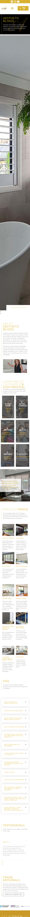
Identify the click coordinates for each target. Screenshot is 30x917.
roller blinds (8, 538)
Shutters (6, 566)
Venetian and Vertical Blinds (8, 628)
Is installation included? (13, 710)
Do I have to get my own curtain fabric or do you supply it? (13, 736)
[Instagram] (15, 1)
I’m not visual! (9, 772)
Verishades (7, 598)
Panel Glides (21, 598)
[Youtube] (18, 1)
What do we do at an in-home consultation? (13, 718)
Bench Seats (7, 658)
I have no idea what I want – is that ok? (14, 754)
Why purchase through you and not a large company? (13, 788)
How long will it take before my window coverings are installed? (13, 809)
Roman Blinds (21, 566)
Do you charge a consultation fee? (11, 702)
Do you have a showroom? (14, 780)
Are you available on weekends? (12, 745)
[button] (12, 8)
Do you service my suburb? (14, 727)
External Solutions (20, 627)
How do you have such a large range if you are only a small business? (14, 799)
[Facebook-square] (12, 1)
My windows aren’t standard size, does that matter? (13, 763)
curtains (19, 538)
